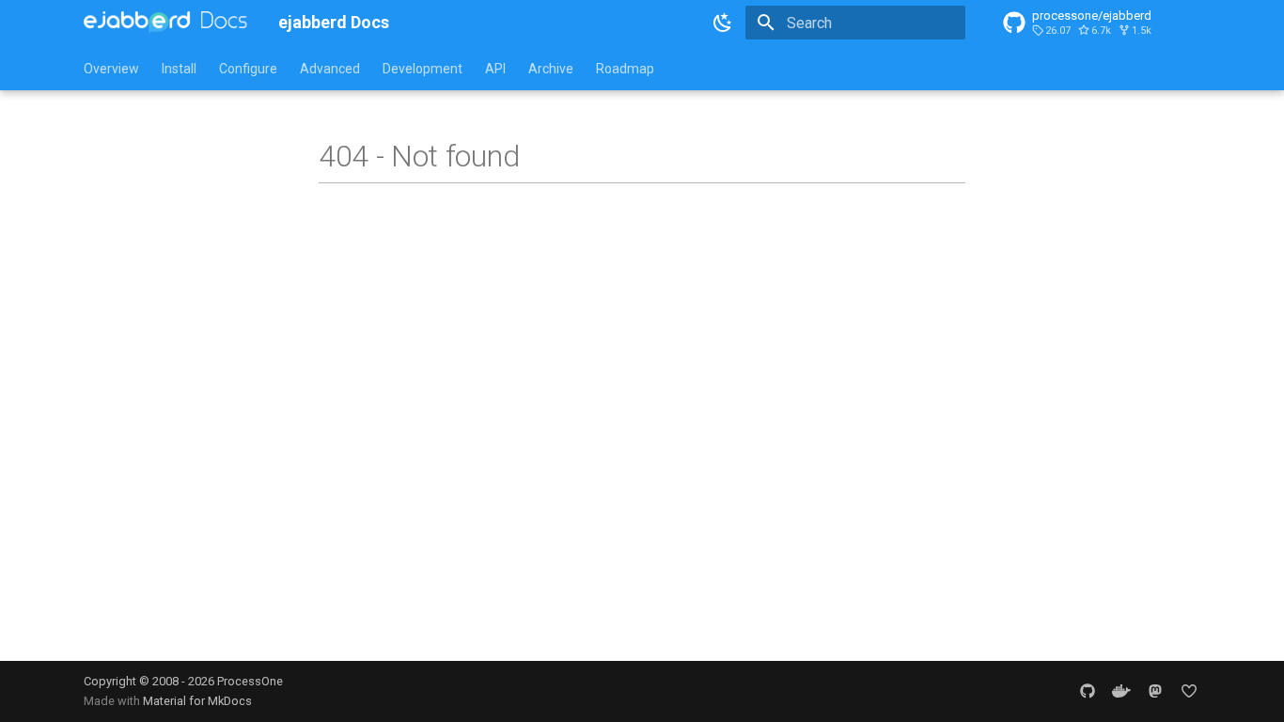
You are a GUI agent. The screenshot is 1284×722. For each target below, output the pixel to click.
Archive (550, 68)
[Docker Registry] (1121, 691)
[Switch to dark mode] (723, 22)
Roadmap (625, 68)
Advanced (330, 68)
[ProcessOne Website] (1189, 691)
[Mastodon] (1155, 691)
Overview (111, 68)
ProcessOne (250, 681)
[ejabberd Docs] (166, 22)
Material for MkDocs (197, 701)
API (495, 68)
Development (422, 68)
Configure (248, 68)
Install (179, 68)
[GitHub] (1088, 691)
